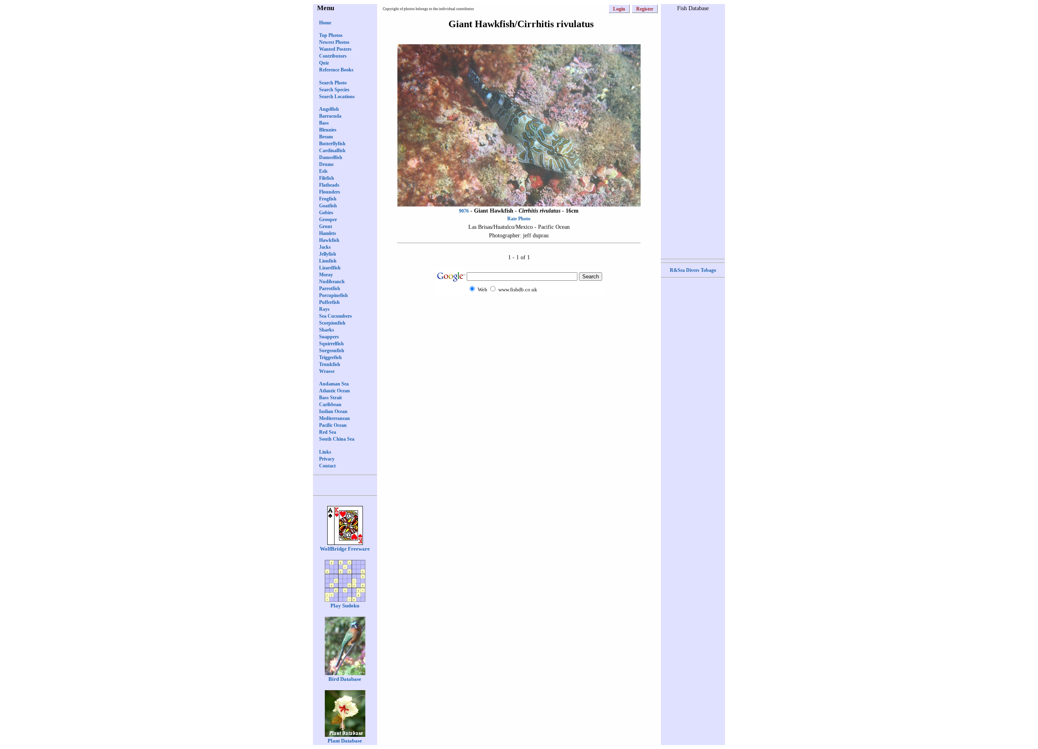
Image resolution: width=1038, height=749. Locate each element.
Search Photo (333, 83)
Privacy (327, 459)
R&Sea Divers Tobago (693, 270)
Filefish (326, 178)
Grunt (325, 226)
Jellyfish (327, 254)
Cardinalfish (332, 150)
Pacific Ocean (333, 425)
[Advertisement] (519, 310)
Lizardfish (330, 268)
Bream (326, 137)
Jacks (325, 247)
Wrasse (327, 371)
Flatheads (329, 185)
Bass (324, 123)
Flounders (329, 192)
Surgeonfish (331, 350)
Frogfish (328, 199)
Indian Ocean (333, 411)
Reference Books (336, 70)
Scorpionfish (332, 323)
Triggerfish (330, 357)
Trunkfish (329, 364)
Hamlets (327, 233)
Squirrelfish (331, 344)
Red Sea (327, 432)
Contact (327, 466)
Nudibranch (332, 281)
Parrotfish (329, 288)
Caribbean (330, 404)
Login (619, 9)
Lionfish (328, 261)
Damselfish (330, 157)
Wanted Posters (335, 49)
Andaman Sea (334, 384)
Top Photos (331, 35)
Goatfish (328, 206)
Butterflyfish (332, 143)
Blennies (328, 130)
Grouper (328, 219)
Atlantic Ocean (334, 391)
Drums (326, 164)
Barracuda (330, 116)
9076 (464, 211)
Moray (326, 275)
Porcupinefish (333, 295)
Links (325, 452)
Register (644, 9)
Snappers (329, 337)
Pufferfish (329, 302)
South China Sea (336, 439)
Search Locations (337, 96)
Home (325, 23)
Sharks (326, 330)
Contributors (333, 56)
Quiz (324, 63)
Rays (324, 309)
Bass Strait (330, 397)
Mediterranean (334, 418)
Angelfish (329, 109)
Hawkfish (329, 240)
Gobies (326, 212)
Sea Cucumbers (335, 316)
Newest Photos (334, 42)
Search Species (334, 90)
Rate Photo (518, 219)
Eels (323, 171)
